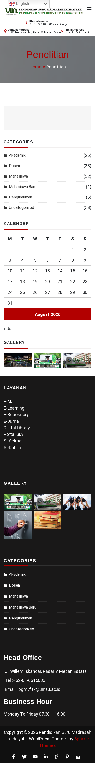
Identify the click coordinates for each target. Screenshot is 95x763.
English (22, 3)
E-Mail (10, 401)
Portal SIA (13, 434)
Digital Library (17, 427)
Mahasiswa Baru (22, 186)
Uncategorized (21, 207)
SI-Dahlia (12, 447)
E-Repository (16, 414)
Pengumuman (20, 197)
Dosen (14, 165)
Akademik (17, 155)
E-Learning (14, 408)
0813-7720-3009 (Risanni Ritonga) (49, 24)
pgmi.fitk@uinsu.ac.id (78, 32)
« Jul (8, 328)
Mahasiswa (18, 176)
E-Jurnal (12, 421)
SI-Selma (12, 440)
